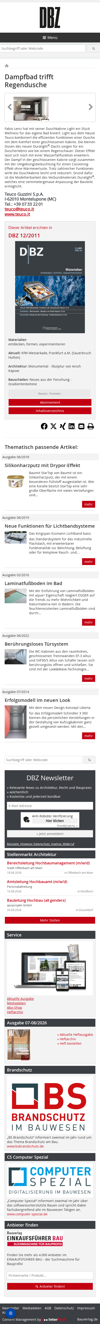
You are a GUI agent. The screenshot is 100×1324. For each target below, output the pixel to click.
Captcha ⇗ (67, 825)
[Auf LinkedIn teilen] (72, 428)
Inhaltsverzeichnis (50, 411)
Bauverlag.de (87, 1319)
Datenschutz (64, 1308)
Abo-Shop (14, 1007)
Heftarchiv (15, 1012)
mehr (88, 504)
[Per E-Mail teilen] (81, 426)
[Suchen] (93, 48)
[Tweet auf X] (53, 428)
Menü (52, 37)
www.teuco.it (17, 214)
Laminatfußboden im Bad (33, 583)
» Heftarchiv (66, 1039)
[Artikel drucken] (90, 426)
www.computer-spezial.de (27, 1214)
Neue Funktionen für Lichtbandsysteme (50, 526)
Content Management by (22, 1319)
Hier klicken (55, 820)
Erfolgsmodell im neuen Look (37, 700)
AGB (48, 1308)
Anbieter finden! (52, 1286)
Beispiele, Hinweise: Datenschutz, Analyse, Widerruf (40, 844)
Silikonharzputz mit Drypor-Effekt (42, 465)
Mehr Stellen (50, 920)
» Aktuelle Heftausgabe (75, 1034)
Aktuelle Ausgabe (20, 998)
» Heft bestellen (69, 1043)
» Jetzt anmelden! (50, 834)
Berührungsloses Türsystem (36, 644)
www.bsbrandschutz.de (25, 1146)
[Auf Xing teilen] (62, 428)
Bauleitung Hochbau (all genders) (36, 900)
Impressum (86, 1308)
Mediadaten (16, 1003)
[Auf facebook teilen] (44, 428)
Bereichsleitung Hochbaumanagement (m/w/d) (48, 863)
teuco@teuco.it (19, 209)
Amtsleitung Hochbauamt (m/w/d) (37, 881)
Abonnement (50, 402)
